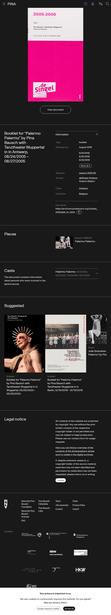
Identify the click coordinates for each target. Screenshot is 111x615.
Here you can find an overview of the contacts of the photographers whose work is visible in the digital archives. (75, 451)
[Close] (97, 134)
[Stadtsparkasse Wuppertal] (81, 535)
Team (58, 501)
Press (75, 501)
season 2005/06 (87, 173)
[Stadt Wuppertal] (56, 552)
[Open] (97, 273)
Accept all (69, 608)
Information (62, 134)
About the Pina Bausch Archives (28, 513)
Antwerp (83, 188)
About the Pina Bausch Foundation (28, 504)
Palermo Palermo (73, 273)
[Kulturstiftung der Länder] (31, 569)
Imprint (76, 509)
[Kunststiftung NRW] (31, 552)
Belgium (83, 193)
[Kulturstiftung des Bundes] (81, 552)
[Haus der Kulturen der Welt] (81, 569)
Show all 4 (85, 166)
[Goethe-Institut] (31, 586)
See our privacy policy (55, 602)
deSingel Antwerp (88, 179)
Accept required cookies (48, 608)
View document (55, 109)
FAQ (23, 520)
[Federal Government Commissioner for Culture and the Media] (56, 535)
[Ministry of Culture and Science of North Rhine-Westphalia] (31, 535)
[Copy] (79, 212)
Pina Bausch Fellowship (44, 502)
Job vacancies (62, 505)
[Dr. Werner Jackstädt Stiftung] (56, 569)
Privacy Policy (79, 505)
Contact (60, 480)
